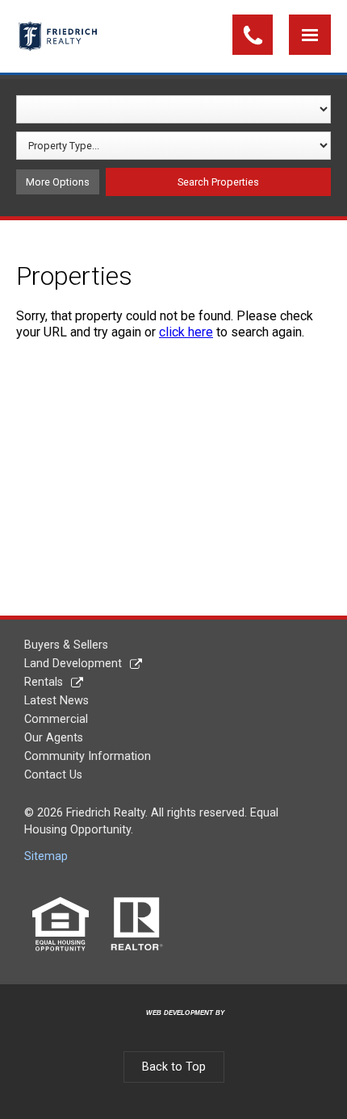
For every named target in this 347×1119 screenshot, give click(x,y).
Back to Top (174, 1067)
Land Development (73, 663)
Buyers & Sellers (66, 645)
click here (186, 332)
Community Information (87, 756)
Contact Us (53, 775)
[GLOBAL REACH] (175, 1025)
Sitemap (46, 856)
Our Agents (53, 738)
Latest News (56, 701)
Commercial (56, 719)
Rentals (43, 682)
